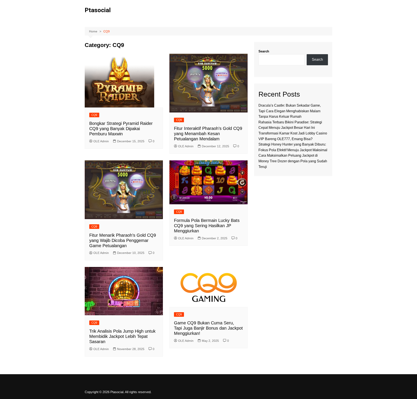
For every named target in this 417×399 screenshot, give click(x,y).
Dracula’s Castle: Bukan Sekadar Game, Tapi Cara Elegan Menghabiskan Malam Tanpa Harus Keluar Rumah (289, 111)
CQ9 (94, 115)
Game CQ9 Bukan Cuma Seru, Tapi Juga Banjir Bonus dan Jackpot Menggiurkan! (208, 328)
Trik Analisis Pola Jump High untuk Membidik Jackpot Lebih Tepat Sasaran (122, 336)
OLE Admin (101, 141)
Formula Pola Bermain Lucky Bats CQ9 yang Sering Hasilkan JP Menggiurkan (207, 225)
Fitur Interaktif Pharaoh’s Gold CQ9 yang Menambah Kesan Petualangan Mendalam (208, 133)
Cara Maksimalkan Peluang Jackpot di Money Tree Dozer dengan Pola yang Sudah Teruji (292, 161)
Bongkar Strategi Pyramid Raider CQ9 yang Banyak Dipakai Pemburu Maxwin (121, 128)
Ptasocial (98, 10)
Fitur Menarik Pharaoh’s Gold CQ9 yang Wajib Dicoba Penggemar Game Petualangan (122, 240)
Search (263, 51)
